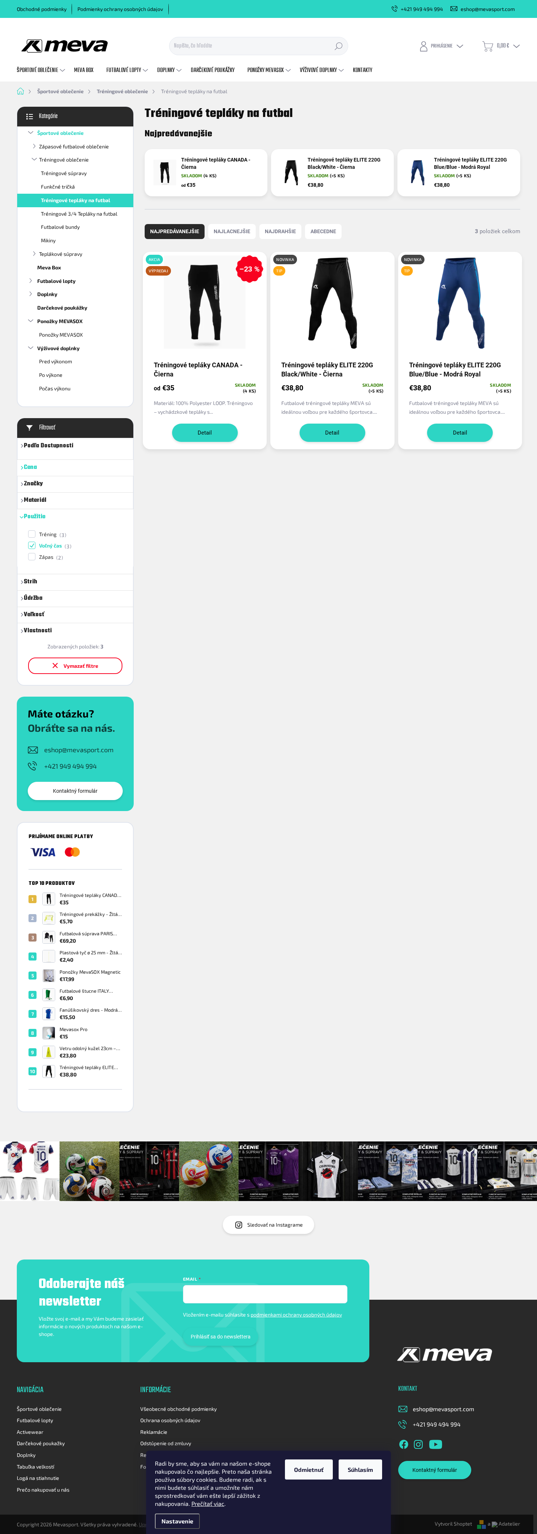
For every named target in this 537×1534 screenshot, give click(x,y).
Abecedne (323, 231)
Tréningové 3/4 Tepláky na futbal (79, 214)
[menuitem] (42, 71)
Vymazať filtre (81, 666)
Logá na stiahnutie (38, 1478)
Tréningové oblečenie (64, 159)
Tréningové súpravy (64, 173)
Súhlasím (360, 1469)
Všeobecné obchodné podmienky (178, 1409)
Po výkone (50, 375)
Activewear (30, 1432)
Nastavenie (177, 1521)
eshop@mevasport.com (79, 750)
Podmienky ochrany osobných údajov (120, 9)
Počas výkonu (55, 388)
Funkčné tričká (58, 186)
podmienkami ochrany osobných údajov (296, 1314)
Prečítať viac (207, 1503)
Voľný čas (54, 545)
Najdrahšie (280, 231)
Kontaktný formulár (75, 791)
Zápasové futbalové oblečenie (74, 146)
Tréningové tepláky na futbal (75, 200)
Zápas (50, 557)
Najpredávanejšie (174, 231)
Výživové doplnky (58, 348)
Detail (205, 432)
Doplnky (47, 294)
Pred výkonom (55, 361)
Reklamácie (153, 1432)
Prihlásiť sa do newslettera (221, 1337)
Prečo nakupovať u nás (43, 1489)
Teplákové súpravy (60, 254)
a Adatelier (504, 1523)
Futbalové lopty (56, 281)
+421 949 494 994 (70, 766)
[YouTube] (435, 1443)
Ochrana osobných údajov (170, 1420)
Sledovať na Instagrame (275, 1224)
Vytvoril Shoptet (453, 1523)
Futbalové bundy (60, 227)
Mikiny (48, 240)
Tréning (51, 534)
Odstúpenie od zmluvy (165, 1443)
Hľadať (338, 46)
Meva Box (49, 267)
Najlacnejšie (232, 231)
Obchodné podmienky (41, 9)
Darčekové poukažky (41, 1443)
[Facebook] (403, 1443)
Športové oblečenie (60, 133)
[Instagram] (418, 1443)
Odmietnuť (309, 1469)
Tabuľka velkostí (35, 1466)
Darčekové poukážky (62, 307)
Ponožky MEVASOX (60, 321)
